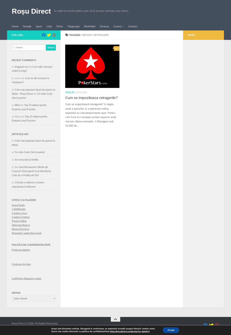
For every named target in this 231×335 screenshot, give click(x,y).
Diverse (104, 26)
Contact (132, 26)
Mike (17, 105)
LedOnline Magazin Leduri (26, 278)
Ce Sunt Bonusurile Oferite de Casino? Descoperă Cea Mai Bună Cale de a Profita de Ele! (31, 171)
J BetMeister (19, 209)
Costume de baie (21, 264)
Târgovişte (73, 26)
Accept (171, 330)
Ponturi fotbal (19, 221)
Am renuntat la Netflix (26, 159)
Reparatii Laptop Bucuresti (26, 233)
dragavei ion (21, 66)
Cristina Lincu (19, 213)
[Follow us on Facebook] (44, 35)
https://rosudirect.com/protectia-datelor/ (129, 331)
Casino (117, 26)
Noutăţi (27, 26)
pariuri (70, 92)
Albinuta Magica (21, 225)
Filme (59, 26)
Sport (39, 26)
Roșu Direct (31, 11)
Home (15, 26)
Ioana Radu (18, 205)
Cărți (49, 26)
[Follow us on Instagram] (54, 35)
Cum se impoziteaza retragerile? (91, 98)
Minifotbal (89, 26)
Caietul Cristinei (21, 217)
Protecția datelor (21, 250)
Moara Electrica (20, 229)
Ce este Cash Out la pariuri (30, 152)
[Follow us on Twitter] (49, 35)
